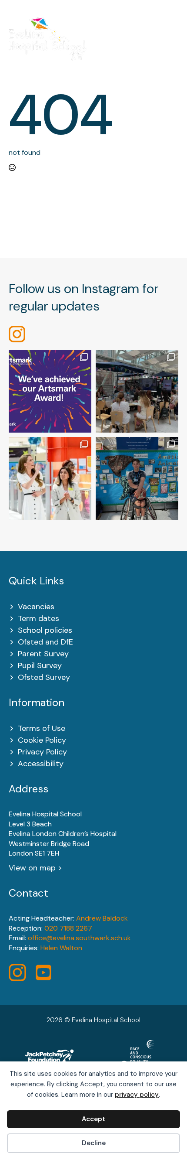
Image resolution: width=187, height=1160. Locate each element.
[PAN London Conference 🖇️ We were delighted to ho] (137, 391)
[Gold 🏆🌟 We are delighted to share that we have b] (50, 391)
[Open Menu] (173, 44)
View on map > (35, 868)
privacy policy (137, 1094)
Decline (94, 1143)
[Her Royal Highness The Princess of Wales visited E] (50, 478)
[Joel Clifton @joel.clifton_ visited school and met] (137, 478)
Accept (93, 1119)
